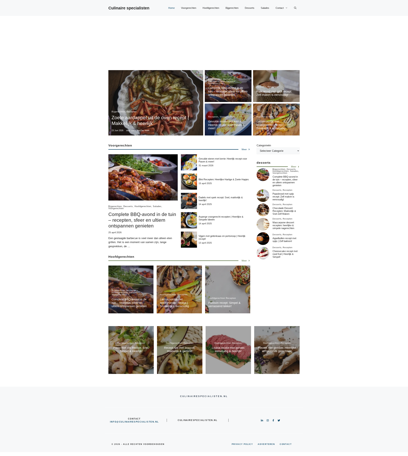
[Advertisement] (204, 40)
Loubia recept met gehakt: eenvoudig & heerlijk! (228, 349)
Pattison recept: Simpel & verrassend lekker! (224, 304)
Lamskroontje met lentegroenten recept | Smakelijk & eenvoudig (270, 125)
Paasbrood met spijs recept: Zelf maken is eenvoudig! (274, 93)
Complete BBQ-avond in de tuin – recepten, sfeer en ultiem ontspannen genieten (228, 91)
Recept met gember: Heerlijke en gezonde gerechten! (277, 349)
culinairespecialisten (136, 422)
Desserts (249, 8)
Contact (280, 8)
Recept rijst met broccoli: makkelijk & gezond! (179, 349)
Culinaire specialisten (128, 8)
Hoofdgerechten (211, 8)
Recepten (132, 111)
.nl (156, 422)
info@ (114, 422)
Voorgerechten (188, 8)
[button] (295, 8)
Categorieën (264, 145)
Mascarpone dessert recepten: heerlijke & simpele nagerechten (283, 225)
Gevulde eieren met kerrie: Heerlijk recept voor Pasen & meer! (226, 125)
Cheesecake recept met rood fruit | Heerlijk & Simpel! (285, 254)
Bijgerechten (232, 8)
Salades (265, 8)
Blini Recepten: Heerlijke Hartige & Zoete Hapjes (224, 179)
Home (171, 8)
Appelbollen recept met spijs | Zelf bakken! (284, 240)
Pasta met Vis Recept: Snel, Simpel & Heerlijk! (131, 349)
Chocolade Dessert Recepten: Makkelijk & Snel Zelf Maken (284, 211)
